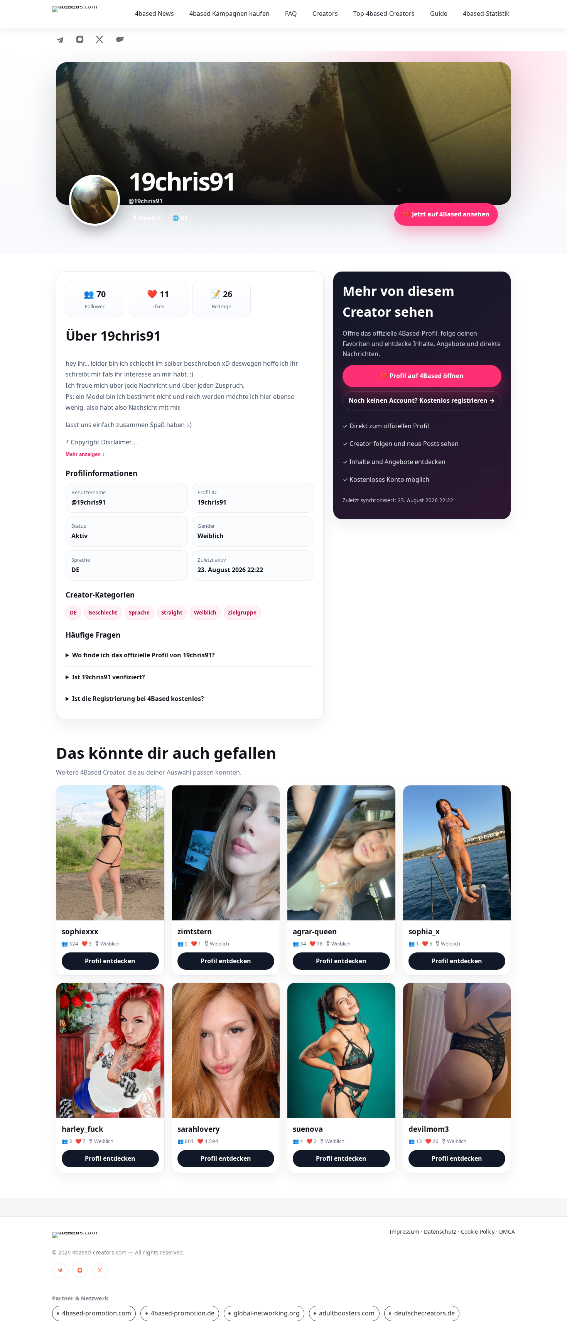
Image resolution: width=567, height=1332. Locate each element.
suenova (308, 1129)
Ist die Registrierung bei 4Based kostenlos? (138, 698)
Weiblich (205, 612)
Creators (325, 13)
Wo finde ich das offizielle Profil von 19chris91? (143, 655)
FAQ (291, 13)
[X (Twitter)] (100, 39)
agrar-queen (315, 931)
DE (73, 612)
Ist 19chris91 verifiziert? (108, 677)
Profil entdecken (110, 961)
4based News (154, 13)
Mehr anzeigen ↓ (85, 454)
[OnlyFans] (120, 39)
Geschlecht (102, 612)
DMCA (507, 1231)
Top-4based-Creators (384, 13)
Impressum (404, 1231)
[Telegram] (60, 39)
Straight (171, 612)
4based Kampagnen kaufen (229, 13)
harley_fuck (82, 1129)
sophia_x (424, 931)
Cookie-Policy (477, 1231)
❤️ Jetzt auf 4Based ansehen (446, 214)
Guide (438, 13)
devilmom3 (428, 1129)
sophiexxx (80, 931)
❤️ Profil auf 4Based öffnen (422, 375)
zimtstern (194, 931)
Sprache (139, 612)
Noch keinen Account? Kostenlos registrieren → (422, 400)
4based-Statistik (486, 13)
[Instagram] (80, 39)
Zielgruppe (242, 612)
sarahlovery (198, 1129)
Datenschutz (440, 1231)
